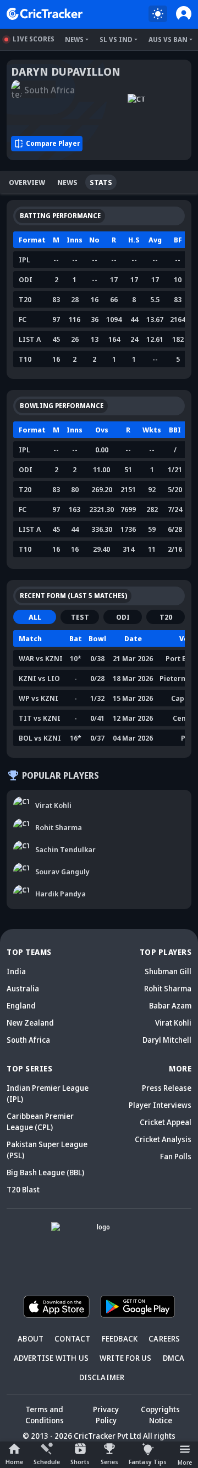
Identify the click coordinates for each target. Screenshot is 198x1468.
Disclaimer (102, 1377)
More (185, 1462)
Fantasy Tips (148, 1462)
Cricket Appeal (165, 1122)
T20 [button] (166, 617)
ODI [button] (123, 617)
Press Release (166, 1087)
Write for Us (125, 1358)
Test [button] (80, 617)
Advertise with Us (51, 1358)
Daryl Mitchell (166, 1039)
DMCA (174, 1358)
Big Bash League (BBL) (45, 1172)
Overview (27, 182)
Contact (72, 1338)
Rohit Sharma (167, 988)
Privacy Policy (106, 1414)
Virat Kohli (173, 1022)
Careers (164, 1338)
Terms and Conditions (44, 1414)
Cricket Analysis (163, 1139)
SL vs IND (116, 39)
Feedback (120, 1338)
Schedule (47, 1462)
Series (109, 1462)
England (21, 1005)
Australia (23, 988)
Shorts (80, 1462)
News (74, 39)
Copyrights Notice (160, 1414)
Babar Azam (170, 1005)
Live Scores (33, 39)
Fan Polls (175, 1156)
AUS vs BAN (168, 39)
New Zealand (30, 1022)
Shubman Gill (168, 971)
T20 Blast (23, 1189)
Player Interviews (160, 1105)
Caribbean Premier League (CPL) (40, 1121)
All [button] (35, 617)
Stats (101, 182)
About (30, 1338)
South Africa (28, 1039)
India (16, 971)
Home (14, 1462)
